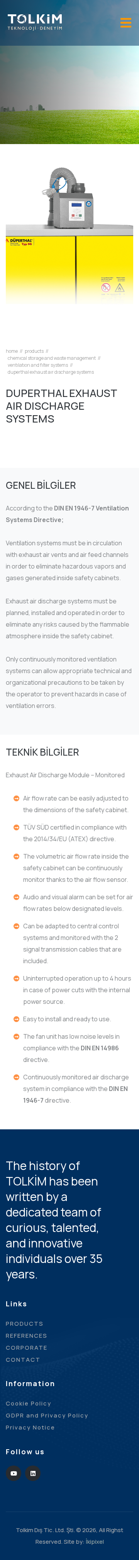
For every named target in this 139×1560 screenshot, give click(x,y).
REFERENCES (26, 1335)
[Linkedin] (33, 1473)
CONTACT (23, 1360)
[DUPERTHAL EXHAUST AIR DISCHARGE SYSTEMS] (69, 251)
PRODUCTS (34, 351)
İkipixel (95, 1542)
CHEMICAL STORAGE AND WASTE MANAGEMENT (52, 358)
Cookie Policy (28, 1403)
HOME (12, 351)
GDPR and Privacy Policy (47, 1415)
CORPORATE (26, 1348)
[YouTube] (13, 1473)
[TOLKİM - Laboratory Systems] (35, 21)
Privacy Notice (30, 1427)
